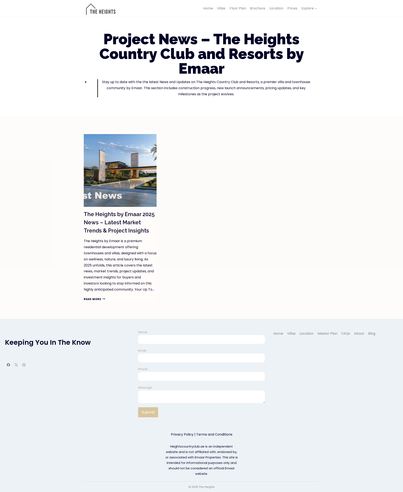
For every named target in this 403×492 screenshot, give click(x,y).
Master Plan (327, 333)
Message (145, 387)
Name (142, 332)
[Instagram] (24, 364)
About (359, 333)
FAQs (345, 333)
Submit (148, 412)
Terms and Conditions (214, 434)
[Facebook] (8, 364)
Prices (292, 8)
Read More (94, 299)
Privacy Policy (182, 434)
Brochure (257, 8)
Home (208, 8)
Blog (371, 333)
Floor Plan (238, 8)
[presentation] (120, 170)
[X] (16, 364)
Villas (221, 8)
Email (142, 350)
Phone (143, 369)
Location (276, 8)
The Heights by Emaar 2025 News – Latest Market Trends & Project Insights (119, 222)
